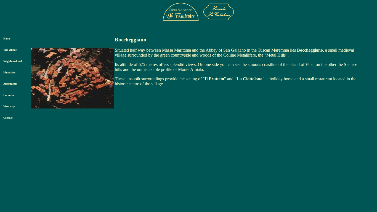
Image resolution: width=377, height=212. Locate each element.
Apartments (10, 83)
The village (10, 49)
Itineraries (9, 72)
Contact (7, 117)
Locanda (8, 95)
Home (6, 38)
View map (9, 106)
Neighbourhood (12, 61)
